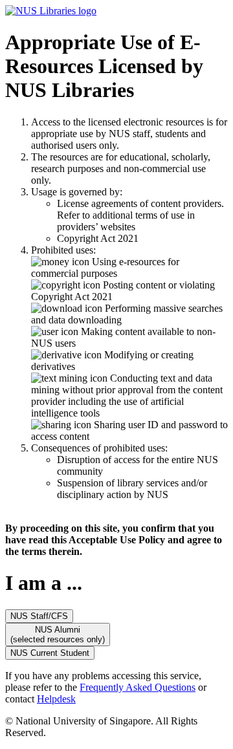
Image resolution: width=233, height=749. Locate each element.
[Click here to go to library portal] (50, 10)
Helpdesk (56, 698)
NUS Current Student (49, 653)
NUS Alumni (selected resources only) (57, 634)
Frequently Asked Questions (137, 687)
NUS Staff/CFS (39, 616)
